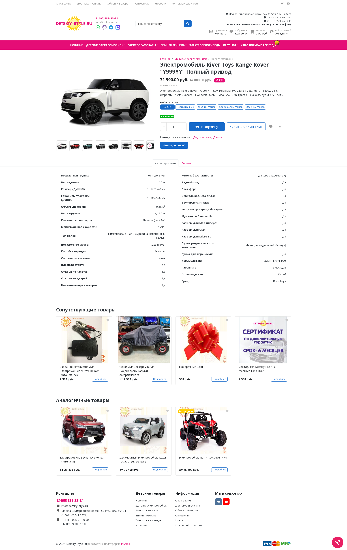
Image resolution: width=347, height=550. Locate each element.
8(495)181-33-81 (107, 18)
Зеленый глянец (255, 106)
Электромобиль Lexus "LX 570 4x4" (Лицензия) (82, 459)
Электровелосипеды (204, 45)
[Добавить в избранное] (270, 126)
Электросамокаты (142, 45)
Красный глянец (206, 106)
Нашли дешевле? (174, 145)
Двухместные (202, 137)
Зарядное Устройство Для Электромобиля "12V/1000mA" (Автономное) (79, 371)
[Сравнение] (279, 126)
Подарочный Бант (191, 366)
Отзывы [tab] (187, 163)
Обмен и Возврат (118, 3)
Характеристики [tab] (165, 163)
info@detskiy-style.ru (109, 22)
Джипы (217, 137)
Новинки (76, 45)
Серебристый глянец (231, 106)
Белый (167, 106)
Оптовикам (142, 3)
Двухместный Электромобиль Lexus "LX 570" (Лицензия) (143, 459)
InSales (125, 543)
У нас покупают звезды (258, 45)
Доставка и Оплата (89, 3)
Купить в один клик (246, 126)
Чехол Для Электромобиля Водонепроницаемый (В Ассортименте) (136, 371)
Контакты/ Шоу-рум (185, 3)
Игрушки (229, 45)
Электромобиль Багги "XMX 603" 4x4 (203, 457)
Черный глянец (185, 106)
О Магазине (64, 3)
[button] (149, 146)
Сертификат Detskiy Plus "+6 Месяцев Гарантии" (257, 369)
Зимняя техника (173, 45)
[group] (62, 145)
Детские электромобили (104, 45)
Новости (160, 3)
